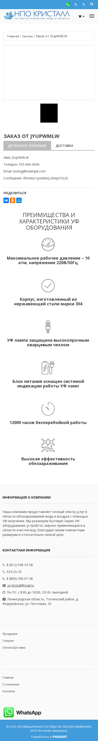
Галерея (8, 641)
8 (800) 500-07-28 (20, 578)
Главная (8, 677)
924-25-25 (14, 571)
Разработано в (41, 737)
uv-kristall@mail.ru (20, 585)
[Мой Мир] (19, 200)
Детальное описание (27, 145)
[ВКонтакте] (6, 200)
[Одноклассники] (12, 200)
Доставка (64, 145)
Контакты (9, 691)
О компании (11, 684)
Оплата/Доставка (14, 648)
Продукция (10, 634)
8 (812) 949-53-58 (20, 565)
